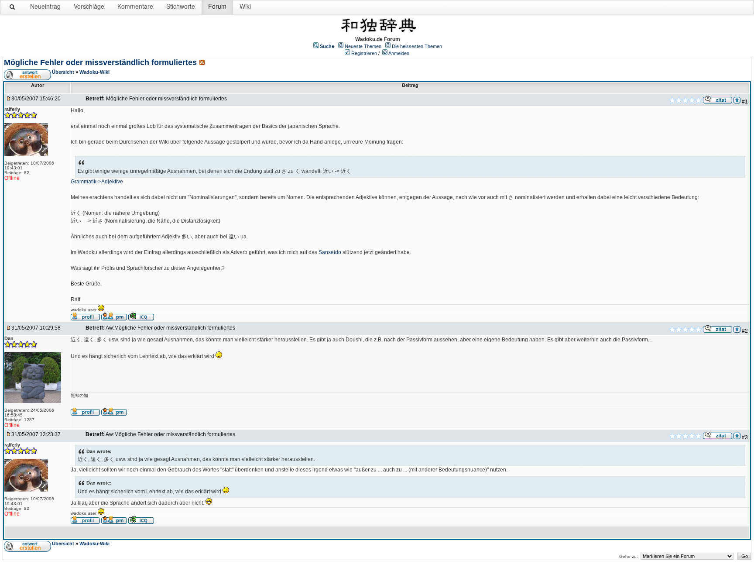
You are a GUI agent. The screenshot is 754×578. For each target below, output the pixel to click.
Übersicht (63, 72)
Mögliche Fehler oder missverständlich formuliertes (100, 62)
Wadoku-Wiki (94, 72)
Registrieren (364, 53)
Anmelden (398, 53)
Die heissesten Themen (417, 46)
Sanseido (330, 252)
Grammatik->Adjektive (97, 182)
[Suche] (13, 8)
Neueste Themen (363, 46)
